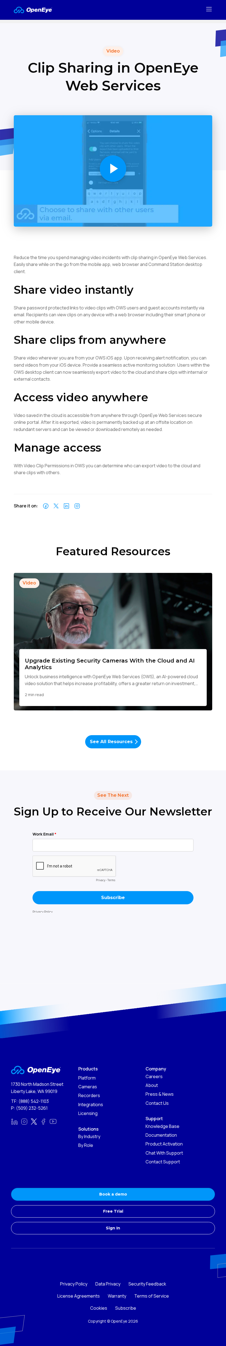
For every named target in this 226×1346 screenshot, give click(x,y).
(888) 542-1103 (33, 1101)
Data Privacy (107, 1284)
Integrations (90, 1104)
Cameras (87, 1087)
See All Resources (111, 741)
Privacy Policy (73, 1284)
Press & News (160, 1094)
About (152, 1085)
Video (29, 583)
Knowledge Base (162, 1126)
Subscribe (125, 1308)
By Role (85, 1145)
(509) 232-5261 (32, 1108)
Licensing (88, 1113)
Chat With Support (164, 1153)
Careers (154, 1076)
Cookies (98, 1308)
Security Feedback (147, 1284)
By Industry (89, 1136)
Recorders (89, 1095)
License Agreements (78, 1296)
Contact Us (157, 1103)
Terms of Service (151, 1296)
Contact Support (163, 1162)
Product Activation (164, 1144)
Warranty (117, 1296)
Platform (87, 1078)
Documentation (161, 1135)
